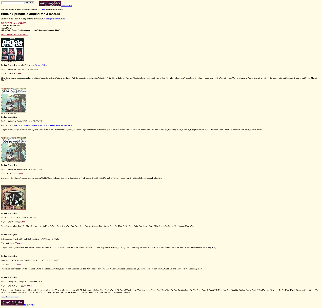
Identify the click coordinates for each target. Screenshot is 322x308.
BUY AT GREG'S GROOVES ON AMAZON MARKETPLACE (44, 125)
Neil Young (29, 65)
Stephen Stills (40, 65)
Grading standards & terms (54, 19)
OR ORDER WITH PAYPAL (14, 34)
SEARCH (29, 3)
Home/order (29, 305)
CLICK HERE (42, 9)
